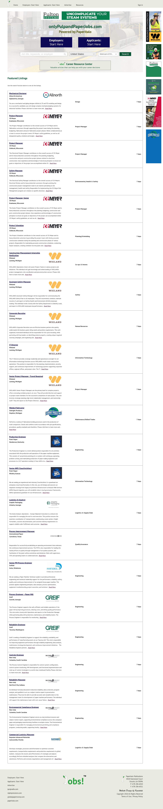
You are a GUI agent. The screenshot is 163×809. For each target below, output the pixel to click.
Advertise (67, 5)
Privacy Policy (138, 796)
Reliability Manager (17, 680)
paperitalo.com (13, 801)
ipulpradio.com (13, 789)
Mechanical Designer (18, 93)
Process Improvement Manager (22, 531)
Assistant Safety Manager (20, 282)
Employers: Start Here (31, 5)
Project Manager (16, 115)
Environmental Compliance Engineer (24, 707)
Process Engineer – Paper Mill (21, 594)
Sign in (140, 5)
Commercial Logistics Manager (21, 734)
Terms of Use (126, 796)
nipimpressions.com (15, 793)
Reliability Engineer (17, 624)
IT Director (13, 345)
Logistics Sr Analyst (17, 500)
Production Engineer (17, 437)
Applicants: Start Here (51, 5)
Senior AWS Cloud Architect (20, 468)
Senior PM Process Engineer (20, 563)
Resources (79, 5)
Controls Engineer (16, 655)
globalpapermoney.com (16, 797)
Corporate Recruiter (17, 313)
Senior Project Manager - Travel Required (26, 376)
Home (15, 5)
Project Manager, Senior (19, 198)
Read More (48, 108)
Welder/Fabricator (16, 408)
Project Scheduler (16, 225)
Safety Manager (16, 170)
